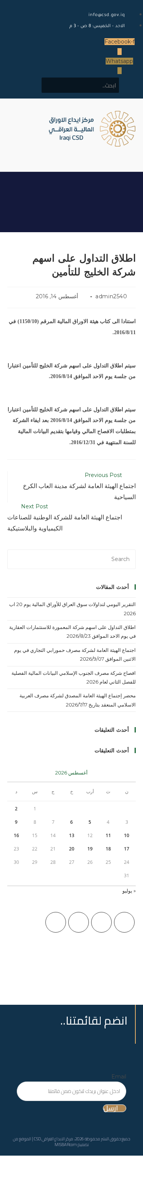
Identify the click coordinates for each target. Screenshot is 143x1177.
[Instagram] (78, 922)
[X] (124, 922)
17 (126, 849)
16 (16, 835)
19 (90, 849)
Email (118, 1076)
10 (126, 835)
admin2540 (111, 296)
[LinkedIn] (55, 922)
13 (71, 835)
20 (71, 849)
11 (108, 835)
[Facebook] (101, 922)
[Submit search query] (51, 85)
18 (108, 849)
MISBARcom (66, 1144)
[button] (102, 153)
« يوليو (129, 891)
